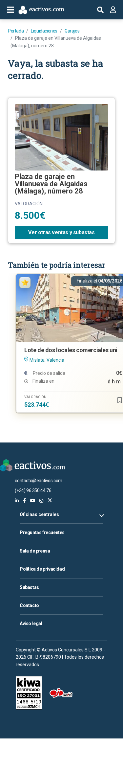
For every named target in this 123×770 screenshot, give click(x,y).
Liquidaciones (44, 31)
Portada (16, 31)
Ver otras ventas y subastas (61, 232)
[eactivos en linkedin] (17, 500)
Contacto (29, 605)
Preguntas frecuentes (42, 532)
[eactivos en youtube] (32, 500)
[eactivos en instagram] (41, 500)
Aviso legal (31, 623)
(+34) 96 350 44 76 (33, 490)
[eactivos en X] (50, 500)
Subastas (29, 587)
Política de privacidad (42, 569)
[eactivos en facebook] (24, 500)
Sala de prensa (35, 551)
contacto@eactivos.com (38, 480)
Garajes (72, 31)
